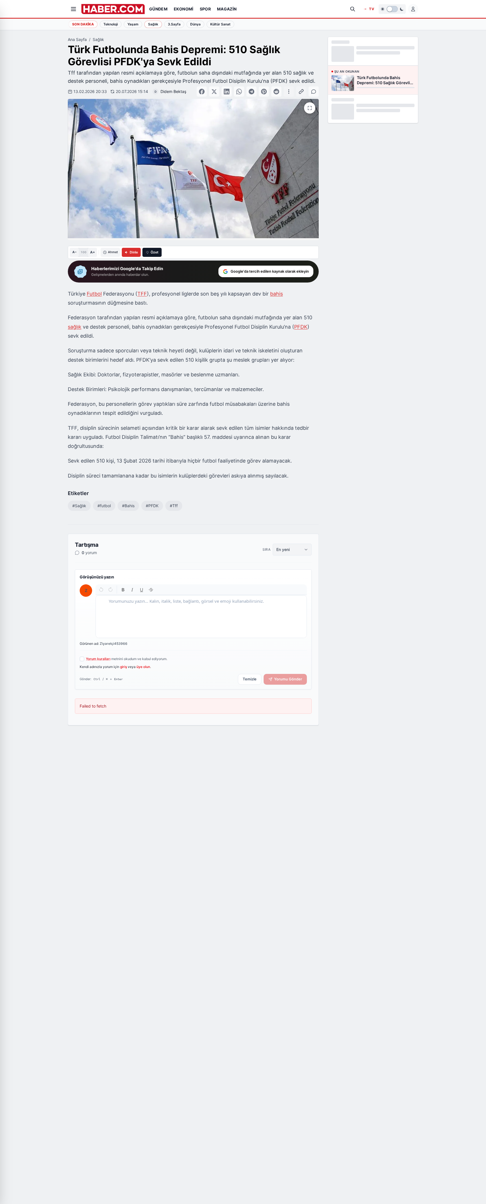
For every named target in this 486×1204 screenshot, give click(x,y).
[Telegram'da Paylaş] (251, 91)
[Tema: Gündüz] (392, 9)
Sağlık (98, 39)
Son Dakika (83, 24)
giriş (123, 667)
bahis (276, 294)
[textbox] (201, 616)
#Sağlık (79, 505)
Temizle (250, 679)
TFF (142, 294)
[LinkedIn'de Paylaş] (227, 91)
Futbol (94, 294)
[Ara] (352, 9)
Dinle (134, 252)
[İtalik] (132, 589)
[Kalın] (123, 589)
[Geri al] (101, 589)
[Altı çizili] (142, 589)
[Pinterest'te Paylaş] (264, 91)
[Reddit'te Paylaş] (276, 91)
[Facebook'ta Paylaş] (202, 91)
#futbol (104, 505)
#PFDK (152, 505)
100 (83, 252)
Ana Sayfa (77, 39)
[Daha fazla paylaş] (289, 91)
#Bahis (128, 505)
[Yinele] (110, 589)
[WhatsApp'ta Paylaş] (239, 91)
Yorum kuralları (98, 659)
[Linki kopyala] (301, 91)
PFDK (300, 327)
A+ (92, 252)
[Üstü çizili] (151, 589)
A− (74, 252)
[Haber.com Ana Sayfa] (113, 9)
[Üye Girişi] (413, 9)
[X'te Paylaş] (214, 91)
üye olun (143, 667)
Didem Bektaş (173, 91)
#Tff (174, 505)
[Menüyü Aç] (73, 9)
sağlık (74, 327)
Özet (155, 252)
